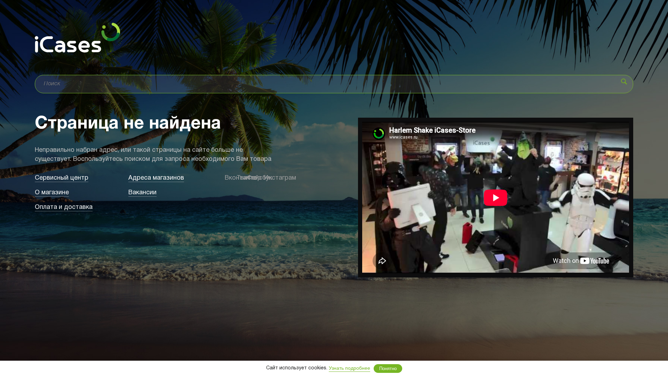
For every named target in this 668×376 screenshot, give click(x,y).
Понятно (388, 368)
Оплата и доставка (64, 207)
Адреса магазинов (156, 178)
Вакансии (142, 193)
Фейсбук (252, 178)
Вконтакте (227, 178)
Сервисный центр (61, 178)
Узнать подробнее (349, 368)
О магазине (52, 193)
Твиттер (240, 178)
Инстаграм (267, 178)
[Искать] (624, 81)
